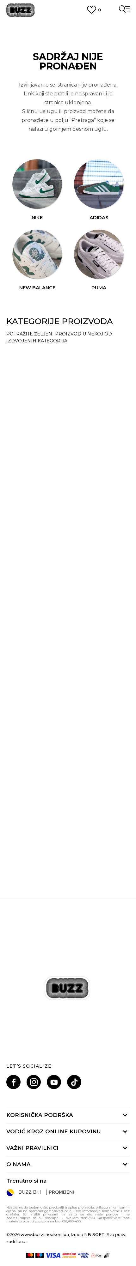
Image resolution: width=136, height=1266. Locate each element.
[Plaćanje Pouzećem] (107, 1255)
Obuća (24, 355)
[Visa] (53, 1255)
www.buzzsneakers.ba (45, 1234)
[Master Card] (30, 1255)
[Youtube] (54, 1082)
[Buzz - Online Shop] (20, 10)
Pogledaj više (68, 31)
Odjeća (24, 432)
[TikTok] (74, 1082)
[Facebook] (13, 1082)
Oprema (26, 760)
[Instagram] (34, 1082)
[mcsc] (69, 1255)
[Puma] (99, 255)
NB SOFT (94, 1234)
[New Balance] (37, 255)
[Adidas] (99, 184)
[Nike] (37, 184)
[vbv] (84, 1255)
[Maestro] (39, 1255)
